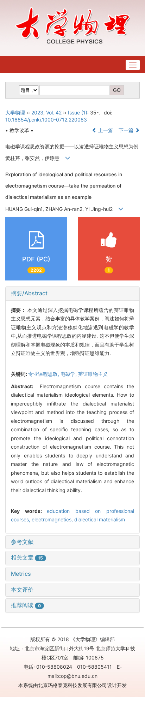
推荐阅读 (26, 605)
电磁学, (69, 374)
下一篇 (127, 130)
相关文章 (27, 557)
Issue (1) (77, 113)
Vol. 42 (54, 113)
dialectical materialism (99, 519)
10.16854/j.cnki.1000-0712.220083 (46, 120)
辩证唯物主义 (93, 374)
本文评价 (22, 589)
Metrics (21, 573)
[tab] (72, 293)
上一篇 (105, 130)
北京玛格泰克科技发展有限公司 (72, 685)
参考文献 (22, 541)
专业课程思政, (44, 374)
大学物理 (15, 113)
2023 (37, 113)
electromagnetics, (53, 519)
